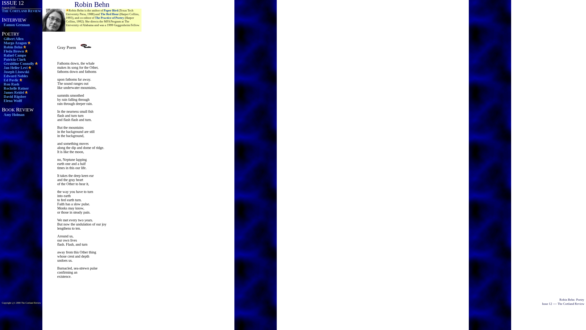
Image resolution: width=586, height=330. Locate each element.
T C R (21, 11)
